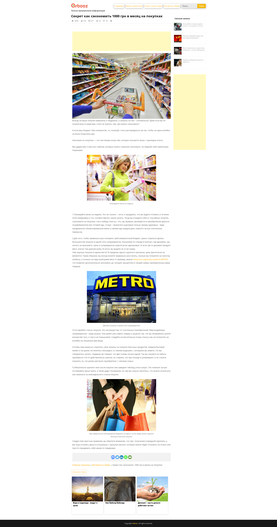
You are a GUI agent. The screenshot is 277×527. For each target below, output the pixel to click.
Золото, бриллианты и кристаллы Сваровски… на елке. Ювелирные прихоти (194, 50)
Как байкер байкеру (115, 503)
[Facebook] (113, 457)
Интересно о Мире (171, 6)
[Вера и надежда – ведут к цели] (87, 489)
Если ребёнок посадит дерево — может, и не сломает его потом (193, 25)
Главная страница (81, 465)
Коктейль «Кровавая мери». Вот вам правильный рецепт (193, 37)
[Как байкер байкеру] (119, 489)
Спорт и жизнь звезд (153, 6)
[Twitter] (117, 457)
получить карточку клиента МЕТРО (150, 259)
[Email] (130, 457)
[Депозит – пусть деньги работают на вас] (152, 489)
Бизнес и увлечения (134, 6)
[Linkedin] (121, 457)
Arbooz (135, 523)
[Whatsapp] (126, 457)
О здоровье (119, 6)
